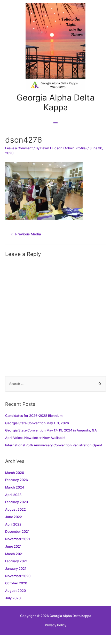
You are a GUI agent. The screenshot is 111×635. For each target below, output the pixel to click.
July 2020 (13, 598)
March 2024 (14, 487)
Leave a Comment (19, 148)
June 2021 (13, 546)
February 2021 (16, 561)
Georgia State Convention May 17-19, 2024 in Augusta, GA (51, 430)
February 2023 (16, 502)
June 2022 (13, 517)
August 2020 (15, 591)
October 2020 (16, 583)
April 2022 (13, 524)
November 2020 (17, 576)
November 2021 (17, 539)
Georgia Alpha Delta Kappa (55, 102)
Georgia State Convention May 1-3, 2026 (37, 423)
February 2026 (16, 480)
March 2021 (14, 554)
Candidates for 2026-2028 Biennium (33, 416)
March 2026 (14, 473)
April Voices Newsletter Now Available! (35, 438)
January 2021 (15, 568)
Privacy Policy (55, 625)
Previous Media (26, 234)
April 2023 (13, 495)
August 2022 (15, 509)
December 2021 (17, 531)
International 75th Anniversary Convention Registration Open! (53, 445)
